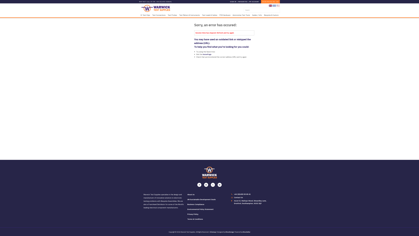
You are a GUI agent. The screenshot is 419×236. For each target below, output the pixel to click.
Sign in (233, 2)
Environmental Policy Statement (200, 209)
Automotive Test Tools (241, 15)
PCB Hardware (224, 15)
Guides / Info (257, 15)
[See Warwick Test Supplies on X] (213, 185)
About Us (191, 194)
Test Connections (159, 15)
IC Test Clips (145, 15)
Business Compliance (195, 204)
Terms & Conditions (195, 219)
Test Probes (172, 15)
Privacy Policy (192, 214)
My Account (254, 2)
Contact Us (238, 197)
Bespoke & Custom (271, 15)
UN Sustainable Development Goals (201, 199)
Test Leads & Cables (209, 15)
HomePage (207, 54)
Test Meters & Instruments (189, 15)
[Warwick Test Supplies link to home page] (155, 8)
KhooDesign (230, 232)
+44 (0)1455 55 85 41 (242, 194)
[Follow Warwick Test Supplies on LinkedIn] (220, 185)
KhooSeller (246, 232)
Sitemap (213, 232)
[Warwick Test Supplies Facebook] (199, 185)
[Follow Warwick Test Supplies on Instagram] (206, 185)
